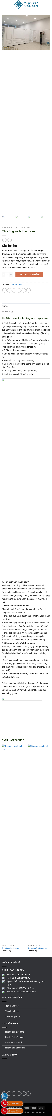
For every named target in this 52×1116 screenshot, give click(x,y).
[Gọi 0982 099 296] (4, 1111)
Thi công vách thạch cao (11, 948)
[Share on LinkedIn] (28, 290)
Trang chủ (7, 227)
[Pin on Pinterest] (23, 290)
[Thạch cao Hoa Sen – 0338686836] (26, 4)
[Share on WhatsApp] (4, 290)
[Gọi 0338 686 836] (4, 1104)
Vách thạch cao (22, 227)
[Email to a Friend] (19, 290)
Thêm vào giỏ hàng (29, 274)
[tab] (26, 306)
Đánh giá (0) (7, 312)
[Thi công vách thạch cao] (13, 844)
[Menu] (3, 4)
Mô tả (5, 306)
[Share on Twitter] (14, 290)
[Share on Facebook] (9, 290)
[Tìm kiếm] (49, 4)
